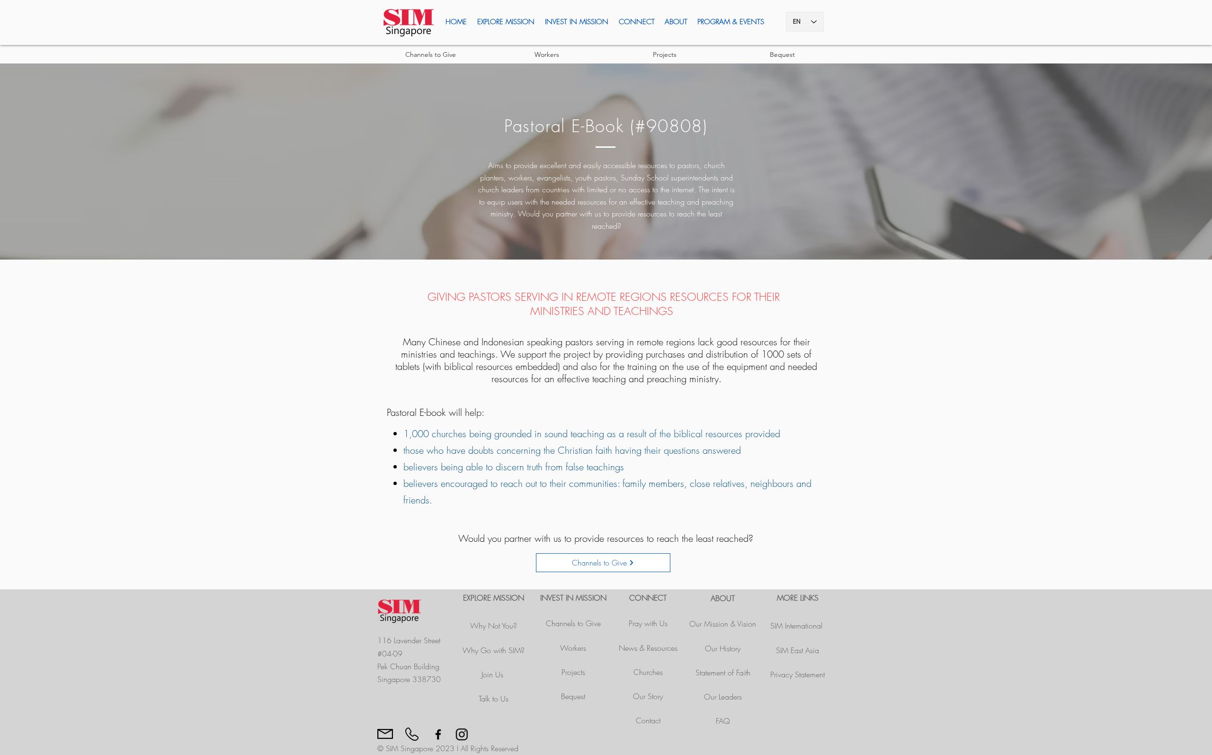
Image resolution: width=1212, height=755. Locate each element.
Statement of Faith (722, 672)
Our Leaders (723, 697)
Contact (648, 720)
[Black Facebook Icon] (438, 734)
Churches (648, 672)
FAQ (723, 721)
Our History (722, 648)
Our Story (648, 696)
